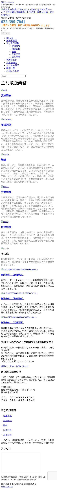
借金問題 (16, 57)
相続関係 (16, 49)
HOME (9, 38)
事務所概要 (11, 40)
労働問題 (16, 54)
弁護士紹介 (11, 60)
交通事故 (16, 46)
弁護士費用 (11, 63)
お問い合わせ (12, 71)
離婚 (14, 51)
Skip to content (7, 2)
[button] (7, 487)
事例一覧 (10, 68)
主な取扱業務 (12, 43)
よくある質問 (12, 65)
